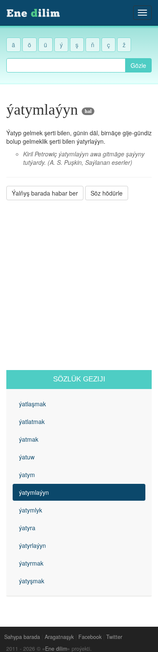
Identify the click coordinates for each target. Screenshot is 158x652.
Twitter (114, 637)
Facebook (90, 637)
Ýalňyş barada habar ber (45, 193)
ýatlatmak (32, 421)
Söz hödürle (107, 193)
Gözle (138, 65)
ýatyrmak (31, 563)
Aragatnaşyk (59, 637)
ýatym (27, 474)
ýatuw (27, 457)
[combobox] (66, 65)
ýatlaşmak (32, 404)
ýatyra (27, 527)
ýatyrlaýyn (32, 545)
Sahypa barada (22, 637)
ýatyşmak (31, 581)
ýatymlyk (30, 510)
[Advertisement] (79, 285)
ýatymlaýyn (34, 492)
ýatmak (28, 439)
